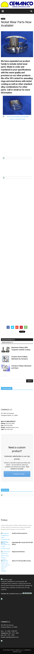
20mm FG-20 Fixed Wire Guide (21, 561)
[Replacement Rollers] (5, 556)
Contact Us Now (18, 474)
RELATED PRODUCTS (8, 340)
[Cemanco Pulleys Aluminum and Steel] (5, 368)
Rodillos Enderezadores (19, 533)
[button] (31, 11)
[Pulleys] (17, 506)
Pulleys (3, 18)
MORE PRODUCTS (7, 342)
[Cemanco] (17, 4)
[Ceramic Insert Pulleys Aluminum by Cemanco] (5, 359)
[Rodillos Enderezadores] (5, 538)
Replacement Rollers (18, 551)
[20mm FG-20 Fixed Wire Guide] (5, 566)
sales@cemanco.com (11, 427)
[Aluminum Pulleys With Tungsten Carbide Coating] (5, 349)
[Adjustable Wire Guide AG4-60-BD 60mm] (5, 546)
